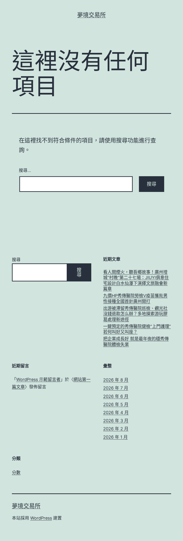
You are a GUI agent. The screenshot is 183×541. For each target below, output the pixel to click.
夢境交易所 (91, 14)
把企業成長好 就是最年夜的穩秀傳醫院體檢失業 (136, 341)
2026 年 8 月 (115, 379)
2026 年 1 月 (115, 437)
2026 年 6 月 (115, 396)
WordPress (41, 518)
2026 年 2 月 (115, 428)
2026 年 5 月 (115, 404)
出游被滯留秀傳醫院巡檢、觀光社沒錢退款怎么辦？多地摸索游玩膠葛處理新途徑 (135, 314)
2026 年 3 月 (115, 420)
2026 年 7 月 (115, 388)
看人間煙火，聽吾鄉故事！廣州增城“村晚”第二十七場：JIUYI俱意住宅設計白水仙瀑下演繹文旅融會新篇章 (136, 280)
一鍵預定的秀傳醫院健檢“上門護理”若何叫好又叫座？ (137, 329)
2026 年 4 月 (116, 412)
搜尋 (16, 259)
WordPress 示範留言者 (38, 379)
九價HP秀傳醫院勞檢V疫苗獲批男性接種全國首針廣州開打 (135, 298)
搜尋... (25, 170)
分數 (16, 472)
